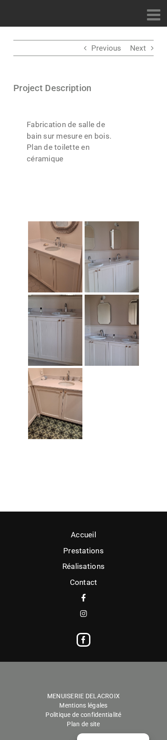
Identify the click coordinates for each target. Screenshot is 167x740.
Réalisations (83, 566)
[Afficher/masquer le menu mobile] (155, 14)
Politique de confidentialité (83, 714)
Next (138, 48)
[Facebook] (83, 640)
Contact (84, 582)
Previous (106, 48)
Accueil (83, 534)
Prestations (83, 550)
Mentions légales (83, 705)
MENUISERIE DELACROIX (83, 696)
